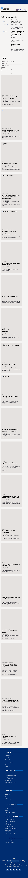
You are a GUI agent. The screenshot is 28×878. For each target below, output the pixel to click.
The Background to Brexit (9, 231)
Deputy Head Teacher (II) (10, 777)
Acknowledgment (9, 762)
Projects (6, 764)
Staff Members (8, 780)
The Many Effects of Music (9, 364)
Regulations (7, 823)
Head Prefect (8, 808)
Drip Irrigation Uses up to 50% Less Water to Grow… (10, 397)
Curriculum (7, 792)
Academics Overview (10, 800)
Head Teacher (8, 773)
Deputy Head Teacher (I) (10, 775)
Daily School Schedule (10, 821)
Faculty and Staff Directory (11, 782)
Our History (7, 757)
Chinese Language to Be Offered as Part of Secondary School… (10, 131)
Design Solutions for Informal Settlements (10, 531)
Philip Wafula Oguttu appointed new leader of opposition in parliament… (10, 665)
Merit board (7, 794)
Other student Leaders (10, 812)
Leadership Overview (10, 807)
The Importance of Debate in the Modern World (11, 264)
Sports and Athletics (9, 840)
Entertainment (8, 830)
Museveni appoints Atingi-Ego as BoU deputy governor (16, 21)
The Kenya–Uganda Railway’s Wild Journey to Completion (10, 430)
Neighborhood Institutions (11, 833)
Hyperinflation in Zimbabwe (15, 45)
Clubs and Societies (9, 842)
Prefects (6, 810)
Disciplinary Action (9, 826)
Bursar (6, 784)
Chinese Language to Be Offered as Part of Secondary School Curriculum (17, 34)
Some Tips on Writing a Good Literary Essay (10, 297)
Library (6, 796)
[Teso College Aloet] (14, 859)
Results (6, 798)
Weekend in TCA (9, 755)
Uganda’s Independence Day (10, 463)
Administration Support (10, 785)
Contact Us (7, 766)
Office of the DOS (9, 778)
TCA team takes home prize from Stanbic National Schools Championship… (11, 197)
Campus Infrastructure (10, 761)
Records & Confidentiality (11, 828)
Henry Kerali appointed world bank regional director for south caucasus (10, 702)
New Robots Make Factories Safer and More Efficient (11, 598)
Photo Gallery (8, 759)
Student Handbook (9, 832)
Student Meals (8, 824)
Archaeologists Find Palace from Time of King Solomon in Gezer (10, 497)
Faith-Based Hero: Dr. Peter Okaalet (9, 737)
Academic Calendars (9, 819)
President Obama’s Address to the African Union (11, 565)
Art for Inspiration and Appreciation (8, 330)
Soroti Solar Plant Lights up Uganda (9, 631)
